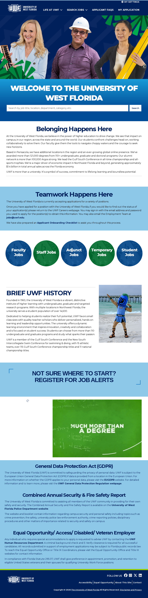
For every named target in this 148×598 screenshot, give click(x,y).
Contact (137, 582)
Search (135, 108)
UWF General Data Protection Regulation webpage (90, 483)
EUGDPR (109, 480)
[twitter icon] (134, 575)
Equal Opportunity (103, 582)
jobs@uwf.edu (15, 217)
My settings (131, 2)
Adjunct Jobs (74, 252)
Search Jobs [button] (76, 10)
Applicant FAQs (103, 10)
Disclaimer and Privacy (131, 590)
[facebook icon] (125, 575)
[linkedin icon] (139, 575)
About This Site (123, 582)
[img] (18, 253)
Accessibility (85, 582)
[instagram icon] (129, 575)
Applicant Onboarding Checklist (57, 222)
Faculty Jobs (18, 252)
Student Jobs (129, 252)
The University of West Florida (85, 590)
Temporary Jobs (101, 252)
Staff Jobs (46, 252)
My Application (128, 10)
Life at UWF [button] (51, 10)
